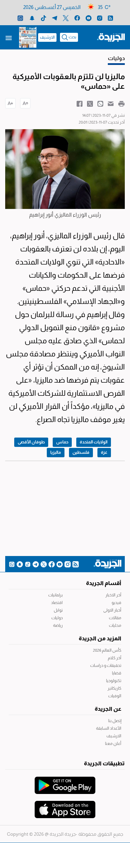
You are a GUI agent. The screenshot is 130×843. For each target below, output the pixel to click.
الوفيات (114, 695)
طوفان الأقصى (31, 442)
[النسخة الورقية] (27, 37)
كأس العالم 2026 (107, 650)
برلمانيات (55, 595)
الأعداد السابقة (108, 728)
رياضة (58, 625)
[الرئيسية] (111, 37)
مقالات (115, 617)
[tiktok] (43, 18)
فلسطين (80, 452)
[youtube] (89, 18)
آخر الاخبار (113, 595)
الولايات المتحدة (93, 442)
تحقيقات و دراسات (105, 665)
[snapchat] (32, 18)
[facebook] (77, 18)
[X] (66, 18)
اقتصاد (57, 602)
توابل (58, 610)
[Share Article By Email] (111, 103)
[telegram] (54, 18)
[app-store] (65, 806)
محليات (115, 625)
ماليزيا (55, 452)
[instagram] (99, 18)
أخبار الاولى (112, 610)
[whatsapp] (20, 18)
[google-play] (65, 782)
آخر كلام (114, 657)
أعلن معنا (113, 743)
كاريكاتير (114, 688)
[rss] (110, 18)
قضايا (116, 673)
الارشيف (47, 37)
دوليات (57, 617)
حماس (62, 442)
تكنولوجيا (113, 680)
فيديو (116, 602)
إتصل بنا (114, 720)
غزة (104, 452)
